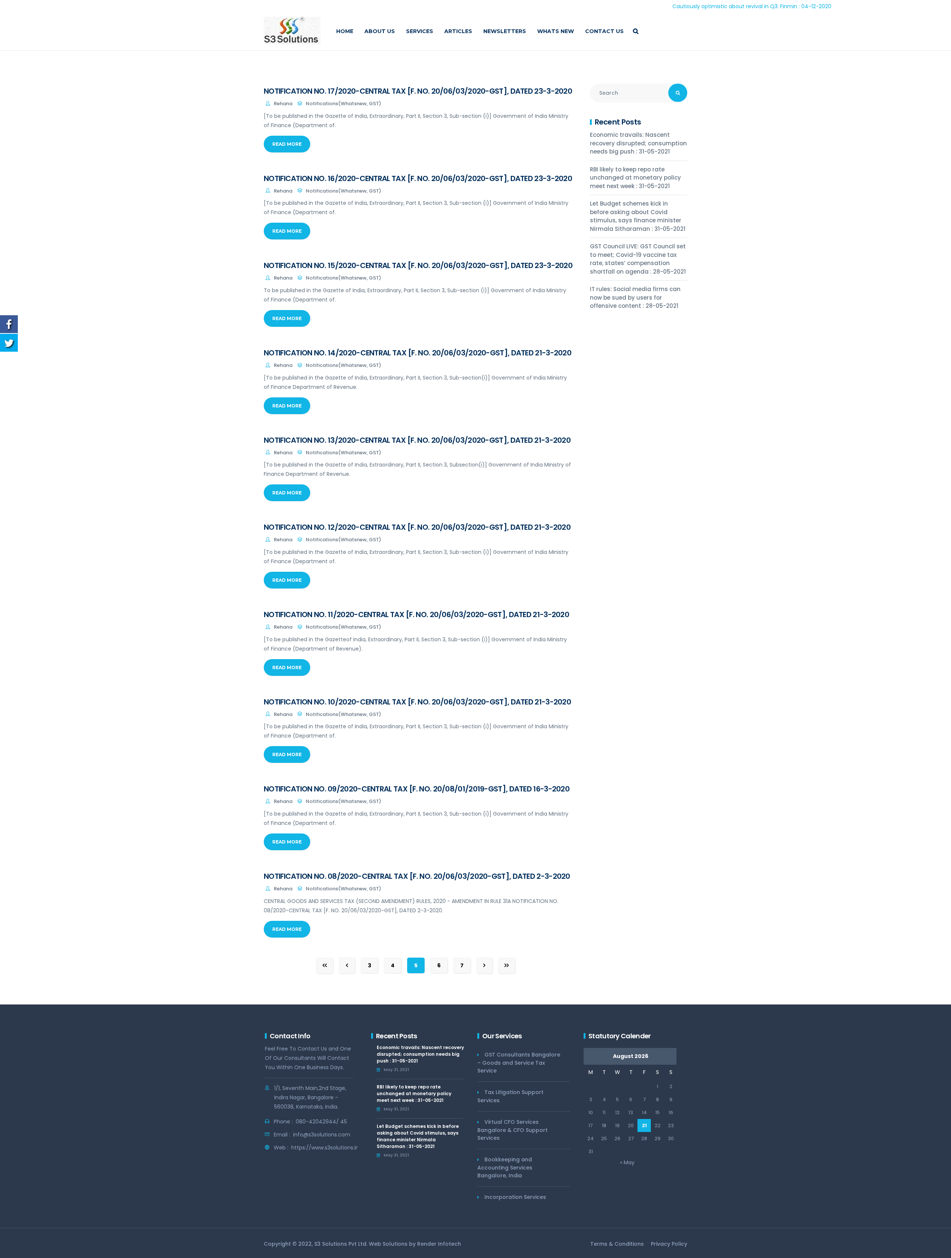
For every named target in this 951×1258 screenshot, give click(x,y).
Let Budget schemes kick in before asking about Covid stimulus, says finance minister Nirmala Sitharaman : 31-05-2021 (637, 216)
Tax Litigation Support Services (510, 1096)
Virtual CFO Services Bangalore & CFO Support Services (512, 1130)
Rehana (283, 103)
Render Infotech (439, 1244)
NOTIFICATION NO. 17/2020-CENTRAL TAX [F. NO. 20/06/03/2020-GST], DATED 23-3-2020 (418, 91)
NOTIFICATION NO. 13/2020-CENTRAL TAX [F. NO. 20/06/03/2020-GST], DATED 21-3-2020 (417, 440)
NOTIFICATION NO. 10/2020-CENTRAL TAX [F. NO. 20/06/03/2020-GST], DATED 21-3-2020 (417, 702)
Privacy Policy (669, 1244)
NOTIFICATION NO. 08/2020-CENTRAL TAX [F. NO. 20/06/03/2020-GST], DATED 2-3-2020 (417, 876)
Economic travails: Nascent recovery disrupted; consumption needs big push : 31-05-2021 (638, 143)
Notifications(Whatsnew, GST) (343, 103)
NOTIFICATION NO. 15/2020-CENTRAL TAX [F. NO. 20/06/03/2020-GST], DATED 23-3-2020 (418, 265)
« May (627, 1162)
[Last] (506, 966)
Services (419, 31)
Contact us (604, 31)
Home (344, 31)
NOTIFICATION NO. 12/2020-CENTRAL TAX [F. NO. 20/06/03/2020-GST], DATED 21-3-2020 (417, 527)
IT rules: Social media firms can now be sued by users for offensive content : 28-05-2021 (635, 297)
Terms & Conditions (617, 1244)
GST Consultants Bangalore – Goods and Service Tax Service (518, 1062)
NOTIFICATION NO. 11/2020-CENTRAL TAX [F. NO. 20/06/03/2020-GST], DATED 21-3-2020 (416, 614)
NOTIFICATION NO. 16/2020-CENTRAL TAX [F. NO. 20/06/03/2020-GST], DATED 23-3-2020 (418, 178)
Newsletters (504, 31)
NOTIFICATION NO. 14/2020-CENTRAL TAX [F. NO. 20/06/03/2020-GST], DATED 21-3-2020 (417, 353)
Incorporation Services (515, 1197)
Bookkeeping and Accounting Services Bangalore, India (504, 1167)
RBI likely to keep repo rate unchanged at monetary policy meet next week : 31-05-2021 (635, 177)
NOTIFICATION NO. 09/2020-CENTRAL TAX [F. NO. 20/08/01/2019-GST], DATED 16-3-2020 (416, 789)
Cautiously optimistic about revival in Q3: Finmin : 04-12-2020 (706, 6)
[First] (324, 966)
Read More (287, 144)
